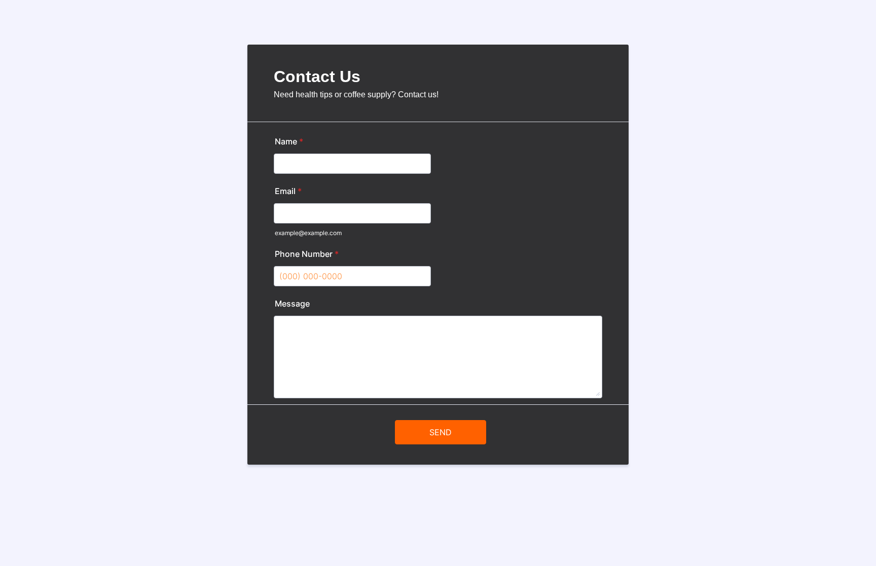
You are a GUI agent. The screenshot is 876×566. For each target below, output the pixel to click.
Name (289, 141)
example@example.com (308, 233)
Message (292, 303)
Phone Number (307, 254)
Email (288, 191)
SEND (440, 432)
